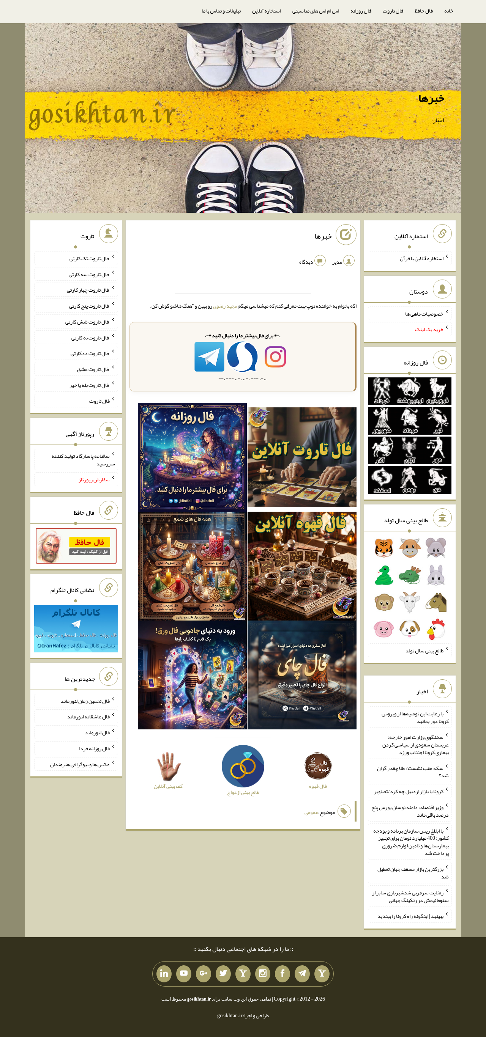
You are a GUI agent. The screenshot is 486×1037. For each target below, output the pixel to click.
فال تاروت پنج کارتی (89, 305)
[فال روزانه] (192, 459)
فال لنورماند (97, 732)
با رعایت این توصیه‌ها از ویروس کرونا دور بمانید (415, 717)
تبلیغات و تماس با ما (221, 10)
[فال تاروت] (302, 459)
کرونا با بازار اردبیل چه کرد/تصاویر (408, 791)
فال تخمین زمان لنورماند (85, 700)
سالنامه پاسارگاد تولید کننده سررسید (83, 460)
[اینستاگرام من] (262, 974)
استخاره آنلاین (266, 10)
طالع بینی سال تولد (424, 650)
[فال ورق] (192, 676)
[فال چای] (302, 676)
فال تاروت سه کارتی (89, 274)
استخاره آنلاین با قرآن (421, 258)
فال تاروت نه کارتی (90, 337)
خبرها (431, 97)
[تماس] (243, 974)
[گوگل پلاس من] (203, 974)
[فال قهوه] (302, 567)
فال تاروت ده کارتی (90, 353)
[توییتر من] (223, 974)
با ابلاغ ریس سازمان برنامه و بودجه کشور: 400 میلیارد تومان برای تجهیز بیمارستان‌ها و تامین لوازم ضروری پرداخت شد (411, 841)
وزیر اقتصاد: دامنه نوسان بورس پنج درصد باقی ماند (410, 811)
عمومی (311, 812)
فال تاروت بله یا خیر (89, 385)
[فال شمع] (192, 567)
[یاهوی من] (322, 974)
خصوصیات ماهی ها (424, 313)
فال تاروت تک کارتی (89, 258)
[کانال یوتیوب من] (183, 974)
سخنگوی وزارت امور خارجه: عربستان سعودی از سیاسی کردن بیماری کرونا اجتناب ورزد (415, 744)
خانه (448, 10)
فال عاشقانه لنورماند (88, 716)
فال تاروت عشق (93, 369)
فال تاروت (393, 10)
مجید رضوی (225, 305)
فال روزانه (360, 10)
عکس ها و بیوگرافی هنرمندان (80, 764)
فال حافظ (424, 10)
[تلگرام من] (302, 974)
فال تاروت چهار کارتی (88, 289)
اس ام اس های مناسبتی (315, 10)
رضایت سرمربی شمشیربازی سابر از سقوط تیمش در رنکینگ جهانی (410, 896)
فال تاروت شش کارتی (87, 321)
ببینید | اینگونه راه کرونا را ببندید (410, 916)
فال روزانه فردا (94, 748)
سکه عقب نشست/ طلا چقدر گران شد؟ (413, 771)
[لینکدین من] (164, 974)
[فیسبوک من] (282, 974)
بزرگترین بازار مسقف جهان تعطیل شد (413, 873)
